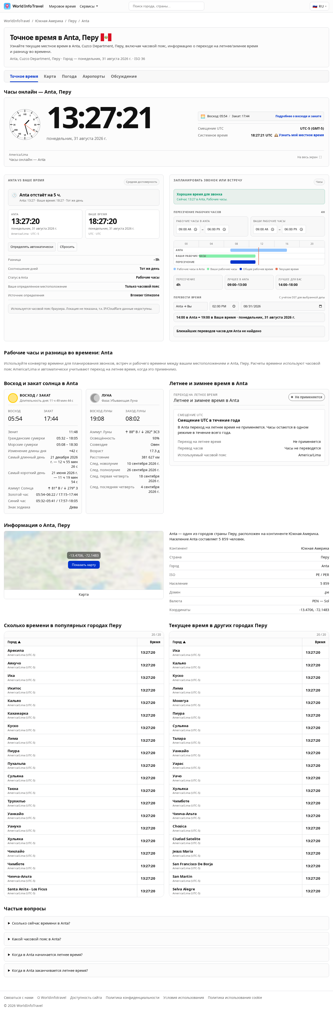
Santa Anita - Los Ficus (27, 889)
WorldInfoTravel (17, 21)
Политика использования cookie (235, 997)
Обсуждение (124, 76)
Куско (13, 725)
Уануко (14, 826)
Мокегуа (180, 700)
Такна (13, 788)
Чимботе (16, 864)
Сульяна (15, 776)
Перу (72, 21)
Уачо (177, 776)
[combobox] (166, 6)
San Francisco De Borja (193, 864)
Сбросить (67, 246)
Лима (13, 738)
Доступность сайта (86, 997)
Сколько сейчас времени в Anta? (41, 923)
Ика (11, 675)
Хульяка (15, 839)
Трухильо (16, 801)
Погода (69, 76)
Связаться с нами (18, 997)
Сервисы (87, 6)
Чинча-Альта (20, 876)
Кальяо (14, 700)
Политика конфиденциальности (132, 997)
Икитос (14, 688)
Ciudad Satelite (186, 839)
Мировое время (62, 6)
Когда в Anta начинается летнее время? (47, 954)
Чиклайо (16, 851)
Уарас (178, 763)
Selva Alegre (184, 889)
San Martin (182, 876)
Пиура (14, 751)
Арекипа (16, 650)
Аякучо (14, 663)
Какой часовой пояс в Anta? (36, 938)
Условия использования (183, 997)
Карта (50, 76)
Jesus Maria (183, 851)
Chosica (179, 826)
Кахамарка (18, 713)
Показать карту (84, 565)
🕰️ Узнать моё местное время (299, 135)
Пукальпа (17, 763)
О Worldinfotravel (51, 997)
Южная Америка (49, 21)
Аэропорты (94, 76)
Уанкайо (15, 813)
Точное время (24, 76)
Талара (179, 738)
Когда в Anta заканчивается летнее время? (50, 970)
